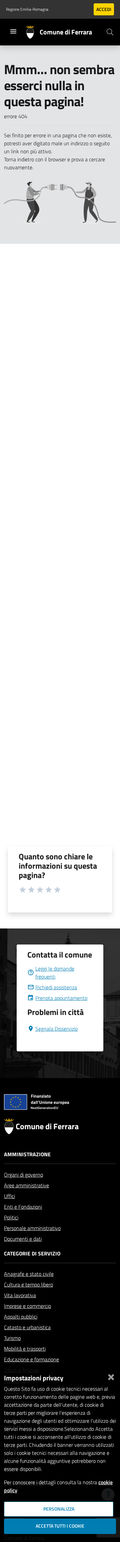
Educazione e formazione (31, 1359)
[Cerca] (110, 32)
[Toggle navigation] (13, 31)
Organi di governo (23, 1175)
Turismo (12, 1338)
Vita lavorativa (20, 1295)
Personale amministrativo (32, 1228)
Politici (11, 1217)
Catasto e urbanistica (27, 1327)
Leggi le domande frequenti (54, 973)
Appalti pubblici (20, 1317)
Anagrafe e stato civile (29, 1274)
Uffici (9, 1196)
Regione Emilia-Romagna (27, 9)
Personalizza (58, 1509)
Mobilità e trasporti (25, 1349)
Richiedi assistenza (56, 987)
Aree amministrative (26, 1185)
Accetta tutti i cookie (60, 1526)
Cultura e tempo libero (28, 1284)
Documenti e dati (23, 1239)
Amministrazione (27, 1154)
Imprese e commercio (27, 1306)
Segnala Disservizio (56, 1029)
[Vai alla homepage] (33, 32)
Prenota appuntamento (61, 998)
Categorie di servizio (32, 1253)
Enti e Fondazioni (23, 1207)
